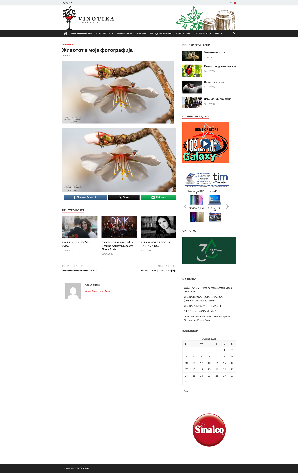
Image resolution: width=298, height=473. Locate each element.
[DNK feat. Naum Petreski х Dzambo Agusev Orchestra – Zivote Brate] (119, 238)
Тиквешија (201, 33)
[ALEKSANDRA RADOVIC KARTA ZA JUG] (158, 238)
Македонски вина (161, 33)
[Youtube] (235, 2)
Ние (217, 33)
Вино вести (103, 33)
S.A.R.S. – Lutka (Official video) (200, 311)
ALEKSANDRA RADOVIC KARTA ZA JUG (156, 244)
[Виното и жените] (192, 82)
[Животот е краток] (192, 52)
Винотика (84, 468)
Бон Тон (141, 33)
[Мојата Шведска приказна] (192, 66)
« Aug (185, 390)
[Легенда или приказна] (192, 99)
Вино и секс (183, 33)
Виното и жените (214, 82)
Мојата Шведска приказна (220, 66)
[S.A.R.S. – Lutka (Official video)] (79, 238)
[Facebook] (231, 2)
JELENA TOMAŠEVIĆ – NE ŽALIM (202, 305)
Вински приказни (81, 33)
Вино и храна (125, 33)
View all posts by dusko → (98, 290)
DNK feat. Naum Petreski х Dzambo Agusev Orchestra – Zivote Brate (118, 246)
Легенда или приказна (217, 98)
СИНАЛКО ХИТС (69, 45)
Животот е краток (215, 52)
